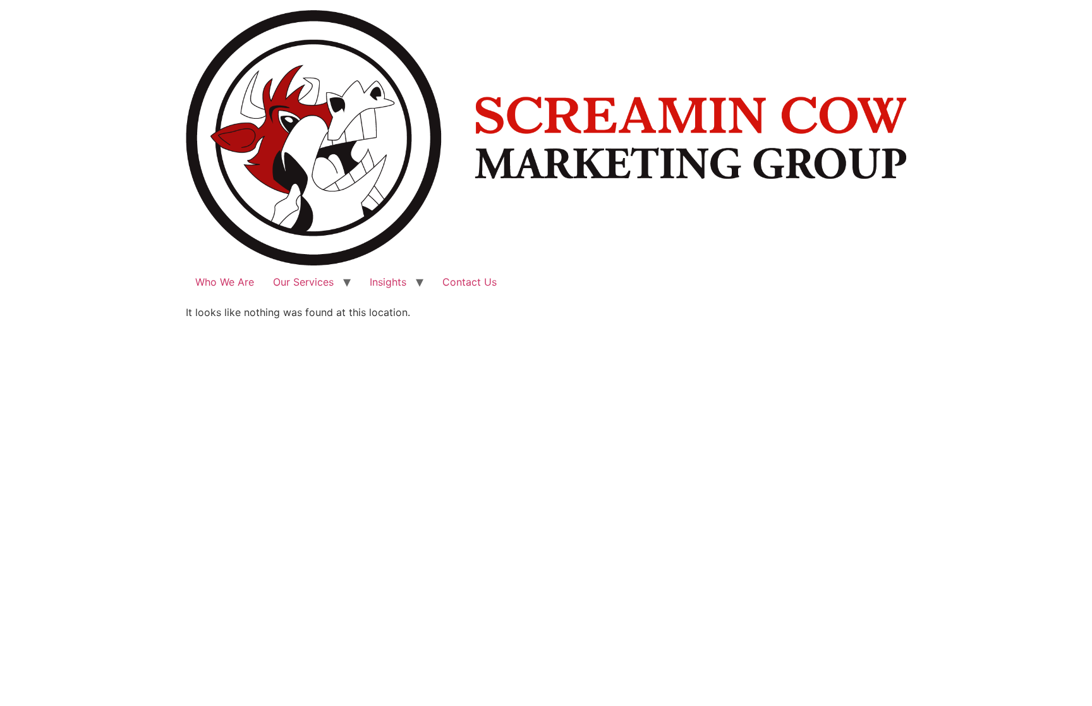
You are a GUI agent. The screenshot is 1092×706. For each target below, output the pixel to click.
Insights (388, 282)
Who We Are (224, 282)
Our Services (303, 282)
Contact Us (469, 282)
